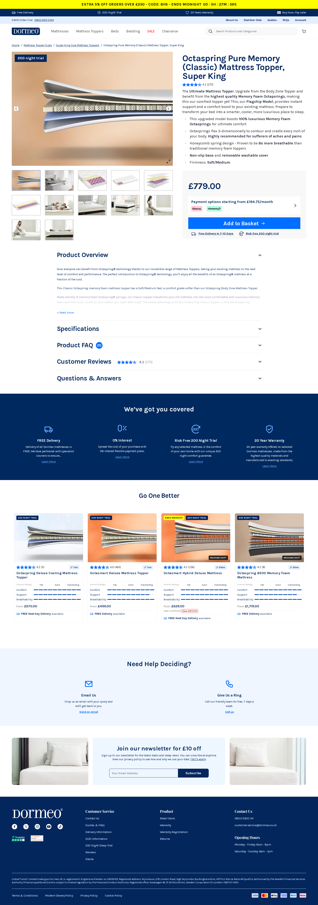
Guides (272, 20)
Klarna (89, 859)
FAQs (286, 20)
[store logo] (26, 31)
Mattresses (60, 31)
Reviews (90, 852)
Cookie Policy (113, 895)
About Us (232, 20)
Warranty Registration (174, 832)
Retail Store (167, 818)
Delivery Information (98, 832)
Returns (165, 839)
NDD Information (96, 839)
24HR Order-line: (33, 20)
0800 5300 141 (244, 818)
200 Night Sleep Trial (98, 845)
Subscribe (193, 773)
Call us (229, 712)
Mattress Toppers (90, 31)
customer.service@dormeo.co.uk (256, 825)
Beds (115, 31)
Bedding (133, 31)
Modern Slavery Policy (59, 895)
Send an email (88, 712)
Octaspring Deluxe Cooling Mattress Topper (46, 575)
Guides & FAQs (95, 825)
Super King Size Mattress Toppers (77, 45)
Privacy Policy (89, 895)
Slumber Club (253, 20)
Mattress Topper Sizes (38, 45)
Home (16, 45)
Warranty (165, 825)
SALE (151, 31)
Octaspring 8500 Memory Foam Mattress (263, 575)
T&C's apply (198, 759)
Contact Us (92, 818)
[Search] (210, 31)
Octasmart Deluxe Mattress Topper (119, 573)
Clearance (170, 31)
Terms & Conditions (25, 895)
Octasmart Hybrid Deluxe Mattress (193, 573)
